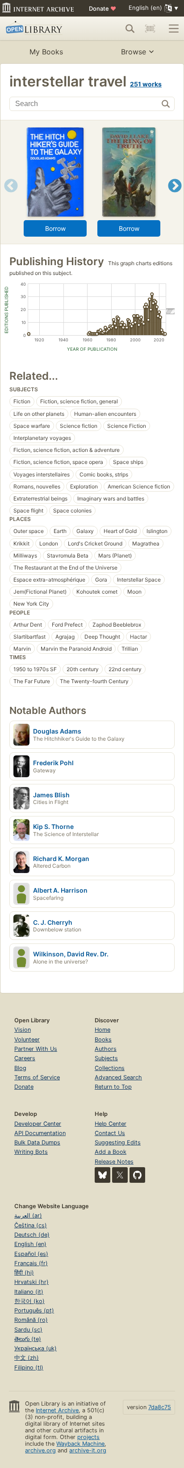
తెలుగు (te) (27, 1339)
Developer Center (37, 1123)
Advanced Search (118, 1077)
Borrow (55, 228)
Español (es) (31, 1254)
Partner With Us (35, 1049)
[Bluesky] (102, 1175)
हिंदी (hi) (24, 1272)
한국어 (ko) (29, 1301)
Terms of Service (37, 1077)
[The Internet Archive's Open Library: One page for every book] (41, 28)
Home (102, 1029)
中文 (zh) (26, 1357)
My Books (46, 51)
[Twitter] (120, 1175)
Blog (20, 1068)
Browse (133, 51)
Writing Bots (31, 1151)
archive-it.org (87, 1450)
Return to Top (113, 1086)
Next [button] (175, 196)
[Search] (130, 28)
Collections (110, 1068)
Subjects (106, 1058)
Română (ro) (31, 1319)
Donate (102, 8)
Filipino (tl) (28, 1367)
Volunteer (27, 1039)
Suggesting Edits (118, 1142)
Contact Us (110, 1133)
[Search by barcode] (150, 28)
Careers (24, 1058)
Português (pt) (34, 1310)
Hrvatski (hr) (31, 1282)
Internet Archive (57, 1410)
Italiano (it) (28, 1291)
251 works (146, 84)
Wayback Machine (80, 1443)
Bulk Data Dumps (37, 1142)
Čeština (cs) (30, 1225)
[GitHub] (137, 1175)
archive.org (40, 1450)
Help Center (110, 1123)
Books (103, 1039)
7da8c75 (159, 1407)
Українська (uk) (35, 1348)
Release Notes (114, 1161)
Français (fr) (31, 1263)
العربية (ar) (28, 1215)
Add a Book (110, 1151)
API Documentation (40, 1133)
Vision (22, 1029)
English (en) (30, 1244)
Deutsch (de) (32, 1234)
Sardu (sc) (28, 1329)
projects (88, 1437)
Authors (106, 1049)
